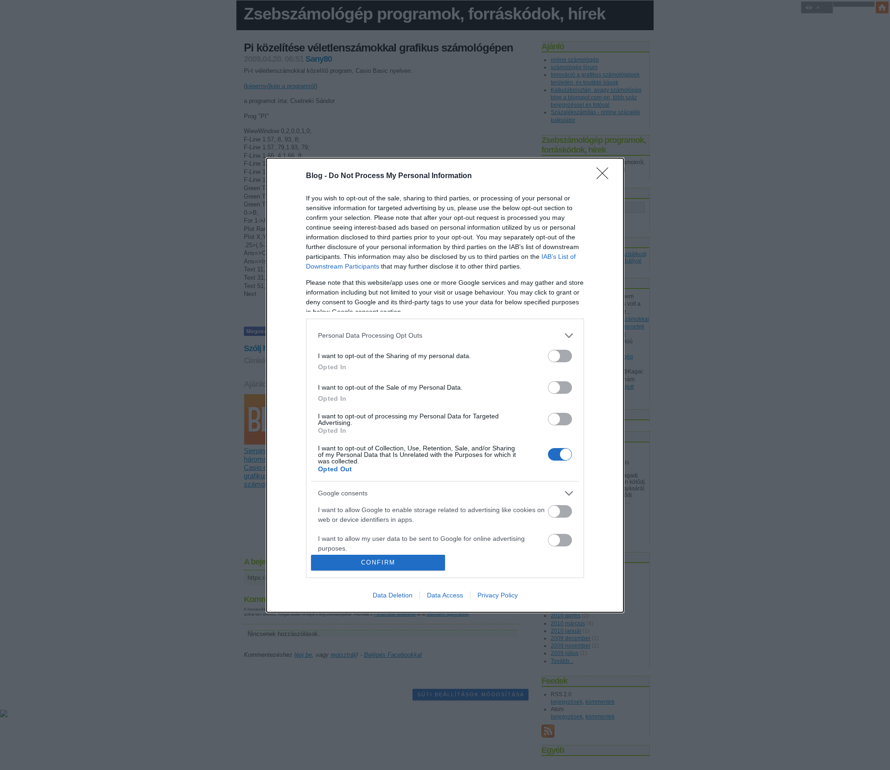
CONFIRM (378, 562)
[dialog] (445, 385)
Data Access (445, 595)
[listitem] (445, 335)
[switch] (560, 356)
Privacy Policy (497, 595)
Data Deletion (393, 595)
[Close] (605, 176)
